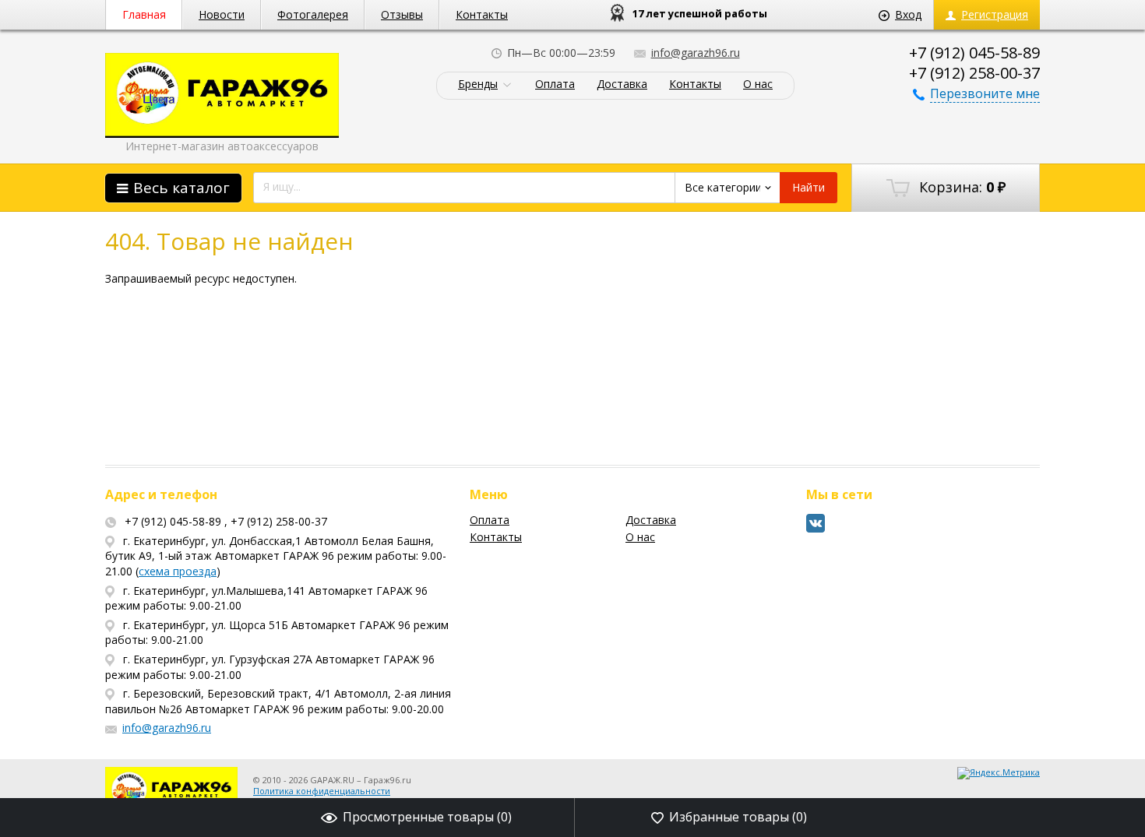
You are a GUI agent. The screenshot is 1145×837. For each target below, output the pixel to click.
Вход (908, 14)
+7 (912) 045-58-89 (974, 52)
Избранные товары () (738, 816)
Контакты (482, 14)
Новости (222, 14)
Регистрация (994, 14)
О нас (758, 84)
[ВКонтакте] (816, 529)
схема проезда (178, 571)
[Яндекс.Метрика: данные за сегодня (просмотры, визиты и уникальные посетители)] (998, 773)
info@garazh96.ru (695, 52)
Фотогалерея (312, 14)
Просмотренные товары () (427, 816)
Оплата (555, 84)
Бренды (478, 84)
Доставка (622, 84)
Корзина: (960, 187)
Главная (144, 14)
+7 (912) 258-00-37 (974, 72)
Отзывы (402, 14)
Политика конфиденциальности (321, 791)
